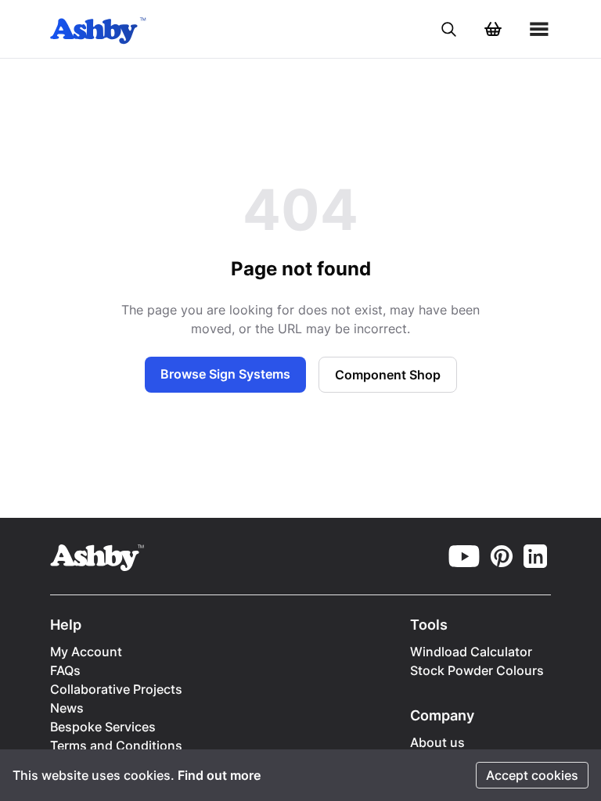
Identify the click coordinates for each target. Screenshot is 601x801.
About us (437, 742)
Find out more (219, 775)
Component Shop (388, 375)
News (67, 708)
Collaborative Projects (116, 689)
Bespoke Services (103, 727)
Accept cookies (532, 775)
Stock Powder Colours (477, 670)
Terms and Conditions (116, 745)
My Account (86, 651)
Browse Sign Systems (225, 374)
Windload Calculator (471, 651)
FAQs (65, 670)
